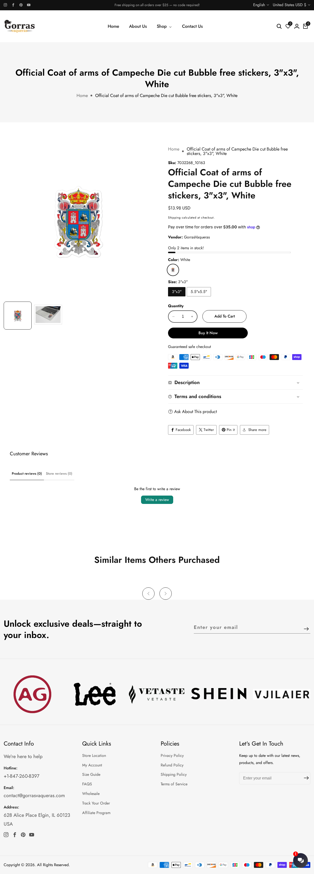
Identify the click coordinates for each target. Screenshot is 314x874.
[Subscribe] (306, 629)
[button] (148, 593)
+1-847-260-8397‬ (21, 776)
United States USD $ (290, 5)
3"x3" (177, 291)
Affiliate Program (96, 813)
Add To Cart (224, 316)
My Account (92, 765)
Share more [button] (257, 429)
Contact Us (192, 26)
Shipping (174, 217)
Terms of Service (174, 784)
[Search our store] (279, 26)
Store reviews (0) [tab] (59, 473)
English (259, 5)
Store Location (94, 755)
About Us (138, 26)
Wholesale (91, 793)
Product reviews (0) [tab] (27, 473)
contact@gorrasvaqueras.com (34, 795)
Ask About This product (195, 411)
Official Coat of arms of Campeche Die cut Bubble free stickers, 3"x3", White (166, 95)
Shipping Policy (174, 774)
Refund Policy (172, 765)
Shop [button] (162, 26)
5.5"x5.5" (199, 291)
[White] (173, 270)
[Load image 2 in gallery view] (48, 316)
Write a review (157, 499)
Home (113, 26)
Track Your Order (96, 803)
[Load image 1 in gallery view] (18, 316)
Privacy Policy (172, 755)
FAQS (87, 784)
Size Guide (91, 774)
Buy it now (208, 333)
